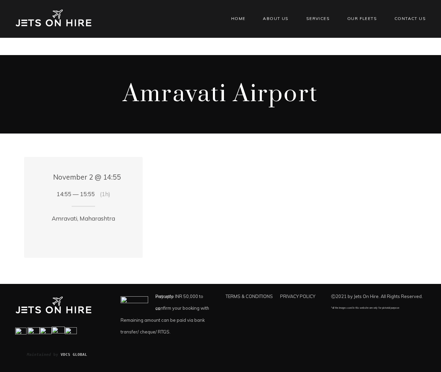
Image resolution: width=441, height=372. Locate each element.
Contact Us (410, 18)
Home (238, 18)
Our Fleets (362, 18)
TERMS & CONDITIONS (249, 296)
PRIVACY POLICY (297, 296)
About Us (275, 18)
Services (318, 18)
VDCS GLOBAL (74, 354)
